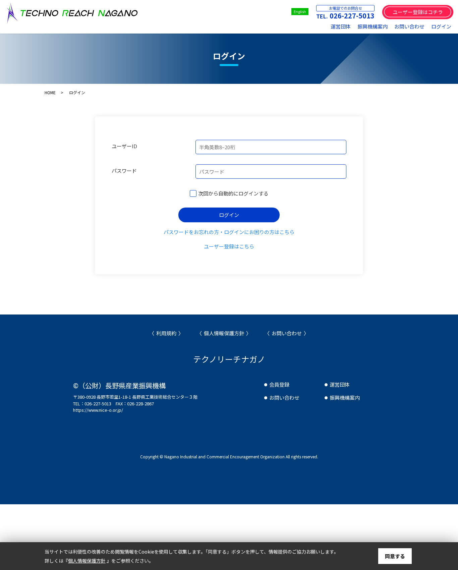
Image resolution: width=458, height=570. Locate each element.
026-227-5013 (352, 15)
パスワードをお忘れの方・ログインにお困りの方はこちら (229, 231)
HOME (50, 92)
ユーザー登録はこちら (229, 246)
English (300, 11)
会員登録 (279, 384)
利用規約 (166, 333)
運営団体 (341, 26)
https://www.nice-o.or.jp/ (98, 410)
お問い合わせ (409, 26)
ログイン (441, 26)
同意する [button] (395, 556)
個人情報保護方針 (224, 333)
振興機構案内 (372, 26)
